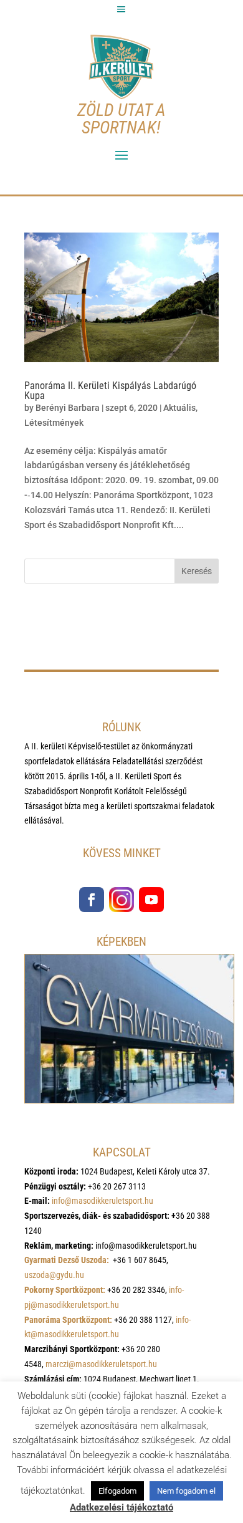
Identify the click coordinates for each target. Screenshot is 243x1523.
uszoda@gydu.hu (54, 1275)
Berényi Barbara (68, 408)
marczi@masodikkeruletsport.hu (101, 1364)
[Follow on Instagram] (121, 899)
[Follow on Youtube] (151, 899)
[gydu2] (129, 1100)
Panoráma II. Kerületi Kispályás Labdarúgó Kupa (110, 390)
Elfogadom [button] (117, 1491)
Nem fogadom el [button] (186, 1491)
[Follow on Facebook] (91, 899)
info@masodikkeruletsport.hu (102, 1201)
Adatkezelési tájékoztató (121, 1507)
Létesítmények (53, 423)
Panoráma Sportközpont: (68, 1320)
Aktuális (179, 408)
